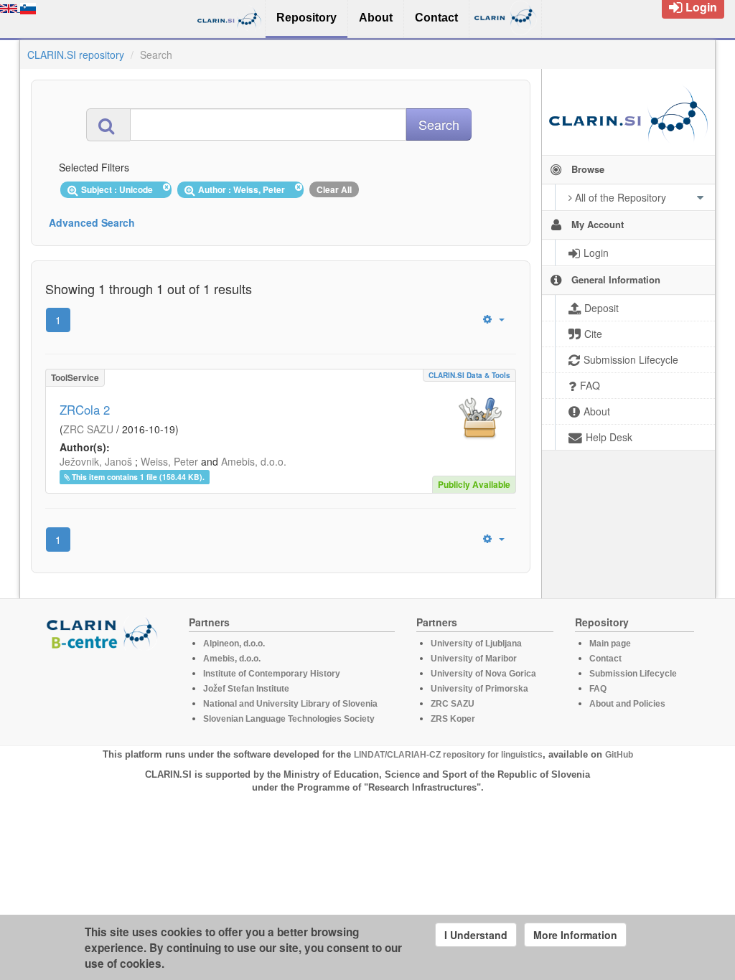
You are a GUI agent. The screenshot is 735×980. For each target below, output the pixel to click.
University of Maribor (474, 659)
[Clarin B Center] (104, 632)
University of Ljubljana (476, 644)
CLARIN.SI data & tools (469, 375)
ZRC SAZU (88, 429)
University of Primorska (479, 689)
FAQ (598, 689)
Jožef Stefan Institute (246, 689)
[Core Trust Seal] (104, 691)
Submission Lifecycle (633, 674)
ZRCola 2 (85, 409)
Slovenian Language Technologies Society (289, 719)
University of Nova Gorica (483, 674)
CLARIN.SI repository (75, 54)
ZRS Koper (453, 719)
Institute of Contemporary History (271, 674)
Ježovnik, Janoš (96, 461)
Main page (610, 644)
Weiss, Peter (169, 461)
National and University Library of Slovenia (290, 704)
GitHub (619, 755)
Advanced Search (92, 222)
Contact (605, 659)
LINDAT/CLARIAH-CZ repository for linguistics (448, 755)
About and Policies (627, 704)
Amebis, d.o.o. (253, 461)
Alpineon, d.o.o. (234, 644)
